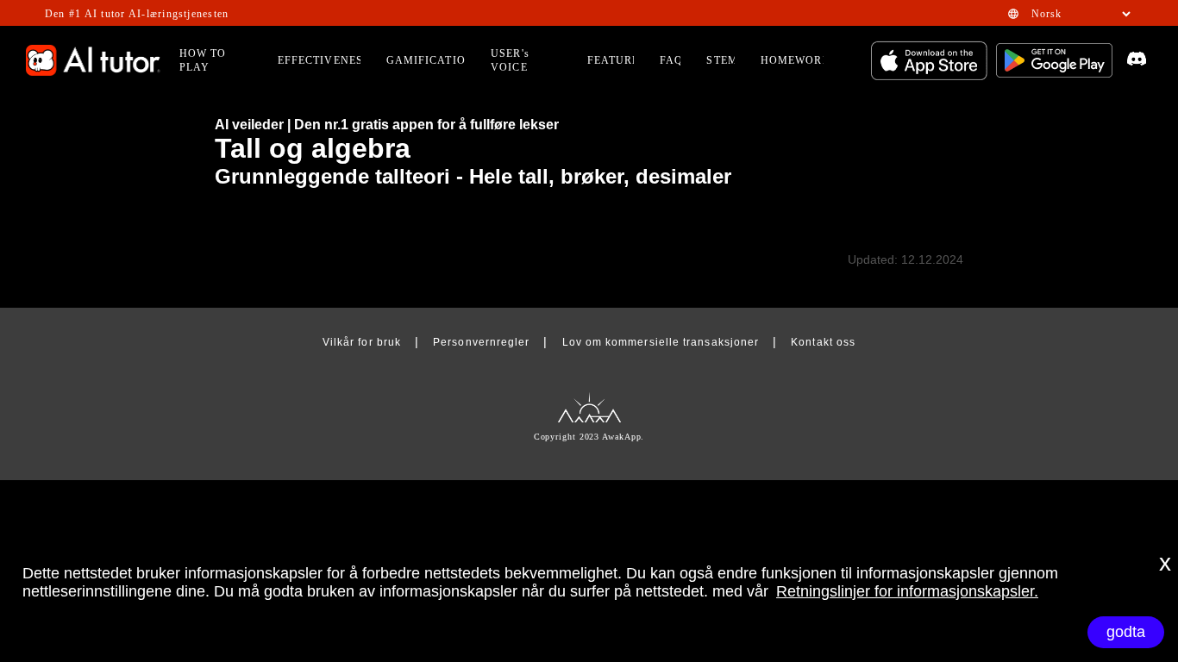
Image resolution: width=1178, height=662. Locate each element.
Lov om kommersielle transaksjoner (660, 342)
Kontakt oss (823, 342)
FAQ (671, 60)
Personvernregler (481, 342)
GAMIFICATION (430, 60)
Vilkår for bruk (362, 342)
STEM (721, 60)
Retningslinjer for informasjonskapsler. (907, 591)
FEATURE (613, 60)
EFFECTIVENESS (324, 60)
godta (1125, 631)
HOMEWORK (796, 60)
